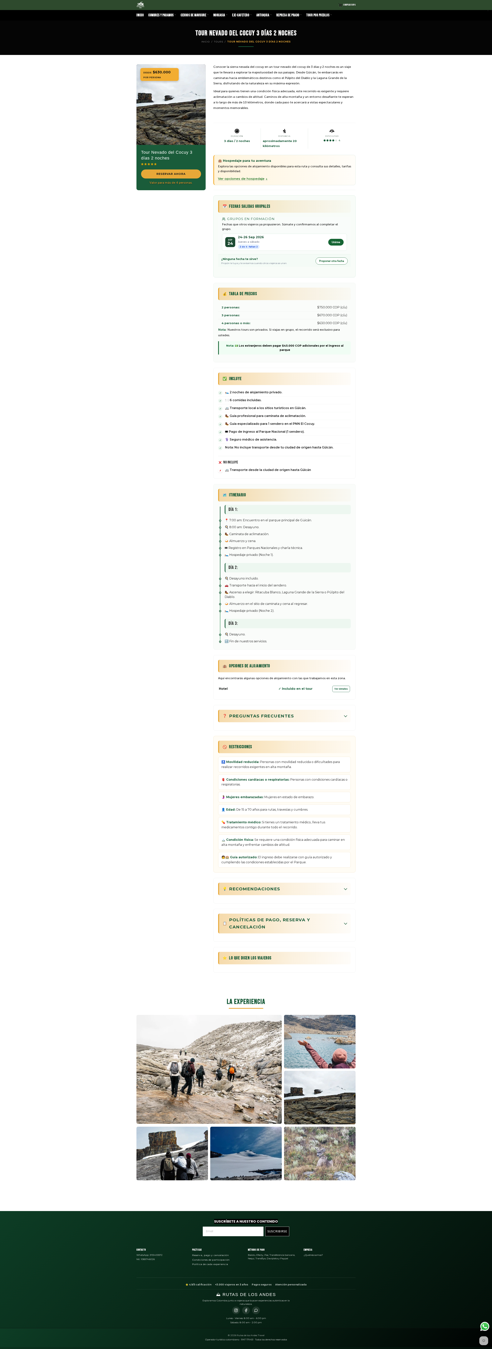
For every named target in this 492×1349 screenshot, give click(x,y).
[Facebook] (246, 1310)
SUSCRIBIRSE (277, 1231)
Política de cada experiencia (210, 1264)
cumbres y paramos (161, 15)
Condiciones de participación (211, 1259)
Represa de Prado (288, 15)
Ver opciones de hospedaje (243, 179)
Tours (218, 41)
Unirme (336, 242)
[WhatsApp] (256, 1310)
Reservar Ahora (171, 174)
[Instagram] (236, 1310)
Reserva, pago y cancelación (210, 1255)
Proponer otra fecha (331, 261)
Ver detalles (341, 688)
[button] (149, 164)
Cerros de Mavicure (194, 15)
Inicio (140, 15)
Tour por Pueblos (318, 15)
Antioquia (263, 15)
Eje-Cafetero (241, 15)
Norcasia (219, 15)
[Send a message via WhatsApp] (485, 1326)
